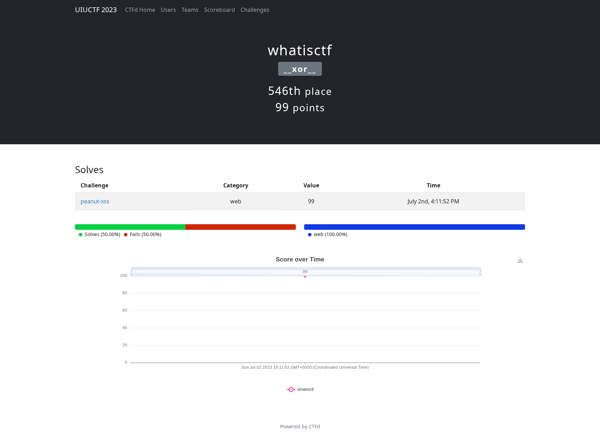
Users (168, 10)
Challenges (255, 10)
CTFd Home (140, 10)
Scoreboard (219, 10)
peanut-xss (95, 201)
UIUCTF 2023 (96, 9)
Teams (190, 10)
